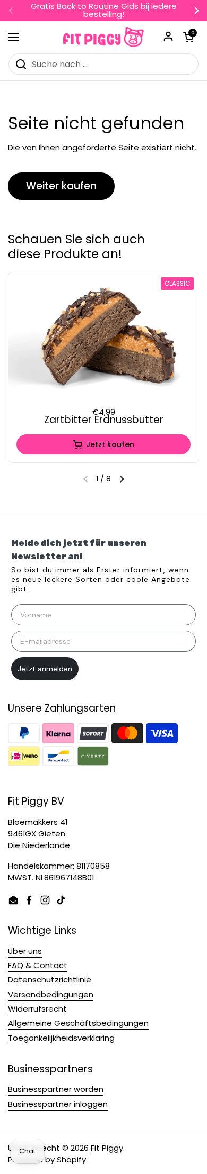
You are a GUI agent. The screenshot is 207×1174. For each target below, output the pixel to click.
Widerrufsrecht (37, 1008)
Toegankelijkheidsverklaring (61, 1037)
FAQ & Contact (37, 965)
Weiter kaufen (61, 186)
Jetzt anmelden (45, 669)
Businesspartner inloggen (58, 1103)
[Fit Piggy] (103, 37)
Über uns (25, 951)
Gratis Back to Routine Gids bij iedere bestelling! (104, 11)
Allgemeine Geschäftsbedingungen (78, 1023)
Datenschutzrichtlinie (49, 979)
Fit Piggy (107, 1147)
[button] (121, 478)
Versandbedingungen (50, 994)
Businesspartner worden (56, 1089)
